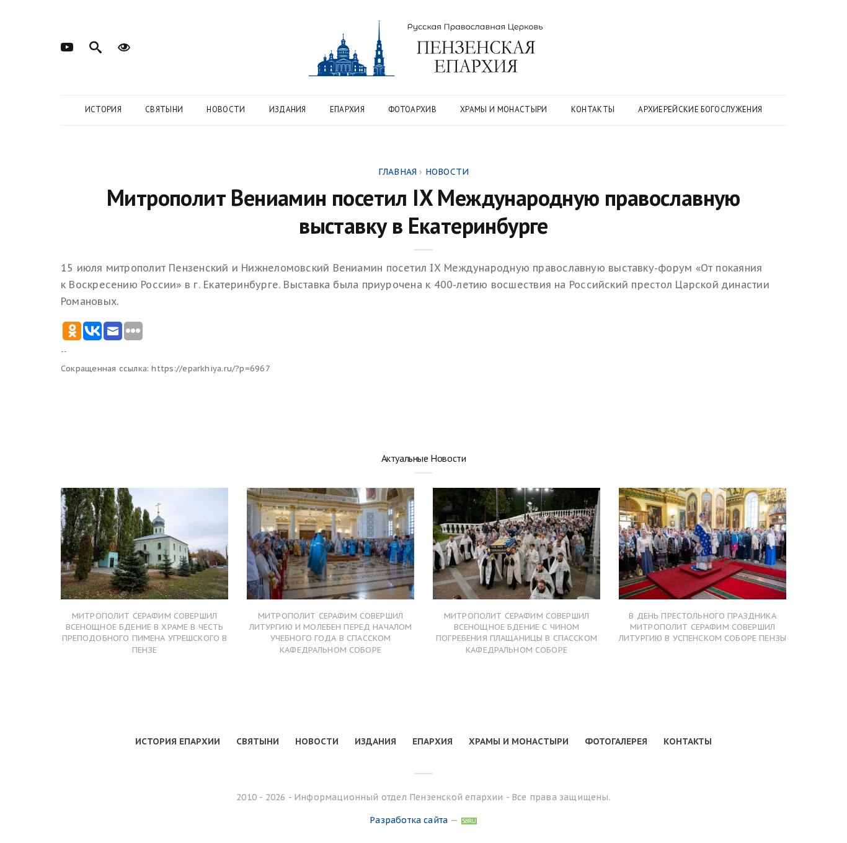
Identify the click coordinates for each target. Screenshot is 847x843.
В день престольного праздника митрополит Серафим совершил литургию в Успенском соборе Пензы (702, 627)
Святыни (164, 109)
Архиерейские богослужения (700, 109)
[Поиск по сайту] (95, 46)
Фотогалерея (616, 741)
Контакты (593, 109)
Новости (225, 109)
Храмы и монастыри (504, 109)
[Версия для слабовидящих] (124, 46)
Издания (287, 109)
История (103, 109)
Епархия (347, 109)
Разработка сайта (409, 820)
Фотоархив (412, 109)
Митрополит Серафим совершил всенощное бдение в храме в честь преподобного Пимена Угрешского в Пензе (145, 633)
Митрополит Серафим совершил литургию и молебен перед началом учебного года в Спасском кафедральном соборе (330, 633)
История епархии (177, 741)
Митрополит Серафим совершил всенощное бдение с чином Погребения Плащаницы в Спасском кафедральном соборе (516, 633)
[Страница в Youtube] (67, 46)
